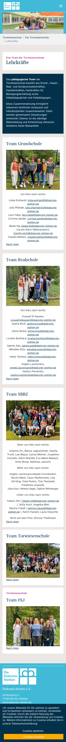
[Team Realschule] (33, 286)
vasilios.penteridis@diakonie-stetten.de (33, 374)
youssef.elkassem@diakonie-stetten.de (33, 320)
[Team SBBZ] (33, 420)
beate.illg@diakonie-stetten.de (39, 225)
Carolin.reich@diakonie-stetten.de (33, 233)
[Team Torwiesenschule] (33, 560)
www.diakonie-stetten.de (16, 702)
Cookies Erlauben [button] (33, 736)
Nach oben (12, 244)
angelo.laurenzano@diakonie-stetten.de (33, 367)
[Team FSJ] (33, 626)
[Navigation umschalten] (61, 6)
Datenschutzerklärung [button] (24, 723)
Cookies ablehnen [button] (33, 730)
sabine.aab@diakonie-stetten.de (40, 345)
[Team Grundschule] (33, 170)
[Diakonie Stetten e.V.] (12, 6)
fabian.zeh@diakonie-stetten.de (40, 500)
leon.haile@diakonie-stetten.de (40, 214)
